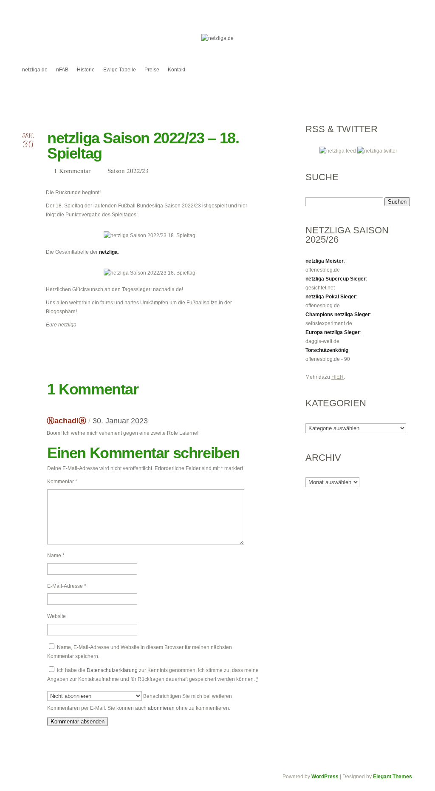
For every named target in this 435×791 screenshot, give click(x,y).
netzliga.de (35, 70)
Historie (86, 70)
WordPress (325, 777)
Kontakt (176, 70)
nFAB (62, 70)
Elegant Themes (392, 777)
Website (56, 616)
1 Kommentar (72, 170)
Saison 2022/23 (128, 170)
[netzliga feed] (338, 151)
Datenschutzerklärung (112, 670)
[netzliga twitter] (377, 151)
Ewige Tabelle (119, 70)
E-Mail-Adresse (66, 586)
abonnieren (161, 708)
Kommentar (62, 482)
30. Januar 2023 (120, 421)
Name (56, 556)
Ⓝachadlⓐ (66, 421)
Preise (151, 70)
